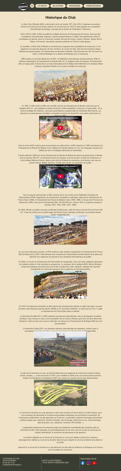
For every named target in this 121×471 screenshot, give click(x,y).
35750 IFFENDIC (9, 460)
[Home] (32, 6)
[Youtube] (94, 463)
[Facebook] (82, 463)
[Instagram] (88, 463)
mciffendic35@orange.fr (12, 465)
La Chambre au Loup (11, 458)
